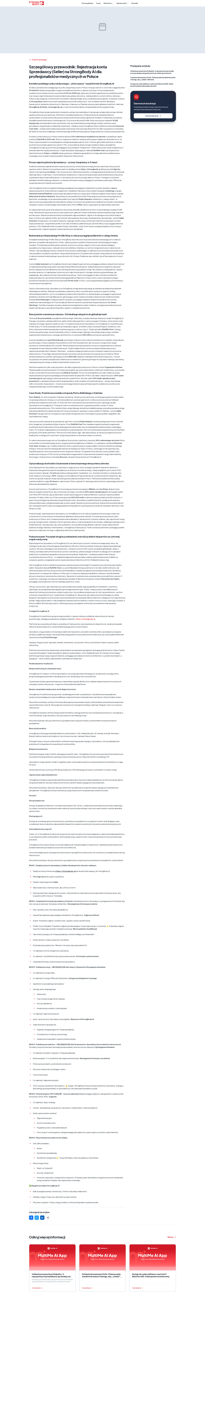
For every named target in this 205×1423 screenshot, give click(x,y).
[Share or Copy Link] (48, 1217)
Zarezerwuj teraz (151, 116)
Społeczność (121, 3)
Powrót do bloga (39, 60)
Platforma (108, 3)
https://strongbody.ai (85, 619)
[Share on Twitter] (37, 1217)
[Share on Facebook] (31, 1217)
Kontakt (135, 3)
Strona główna (87, 3)
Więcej (170, 1237)
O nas (98, 3)
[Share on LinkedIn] (42, 1217)
